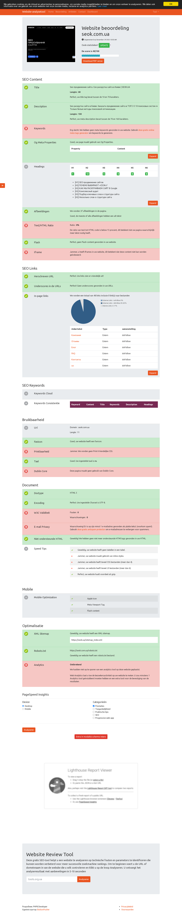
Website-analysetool (33, 11)
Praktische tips (101, 712)
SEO (97, 715)
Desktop (28, 706)
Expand (153, 156)
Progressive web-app (104, 718)
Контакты (76, 359)
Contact (82, 12)
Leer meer (102, 6)
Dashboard (93, 12)
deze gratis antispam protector (91, 529)
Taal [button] (155, 12)
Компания (76, 335)
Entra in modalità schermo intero (91, 737)
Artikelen (72, 12)
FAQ (73, 353)
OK (170, 3)
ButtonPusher (43, 909)
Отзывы (75, 341)
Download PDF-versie (93, 61)
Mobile (28, 709)
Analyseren (29, 730)
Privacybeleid (127, 906)
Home (51, 12)
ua (72, 365)
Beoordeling (61, 12)
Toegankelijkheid (102, 709)
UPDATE (104, 45)
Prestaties (99, 706)
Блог (73, 347)
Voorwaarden (127, 909)
